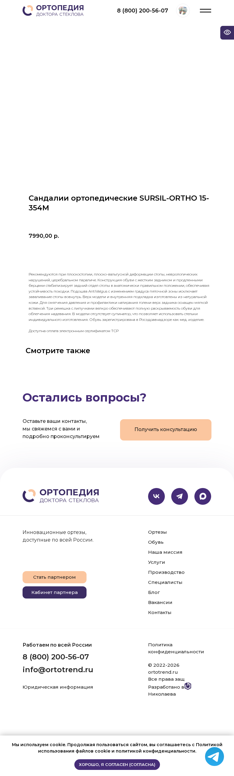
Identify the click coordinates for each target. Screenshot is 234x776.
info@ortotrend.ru (58, 669)
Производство (166, 572)
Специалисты (165, 582)
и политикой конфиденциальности (153, 751)
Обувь (156, 542)
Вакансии (160, 602)
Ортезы (157, 532)
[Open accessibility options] (227, 33)
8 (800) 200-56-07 (142, 10)
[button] (165, 430)
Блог (154, 592)
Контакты (160, 612)
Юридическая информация (58, 687)
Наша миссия (165, 552)
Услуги (156, 562)
